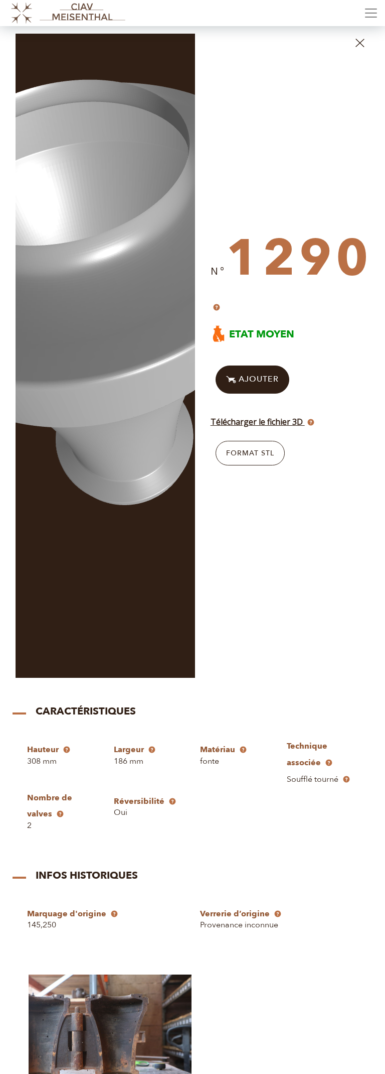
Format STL (250, 453)
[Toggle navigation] (371, 13)
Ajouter (257, 378)
